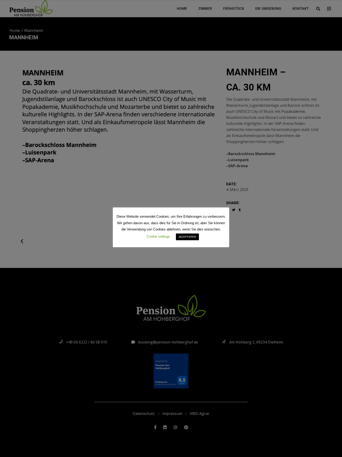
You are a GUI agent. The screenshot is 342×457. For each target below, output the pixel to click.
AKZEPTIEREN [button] (187, 236)
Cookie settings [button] (158, 236)
